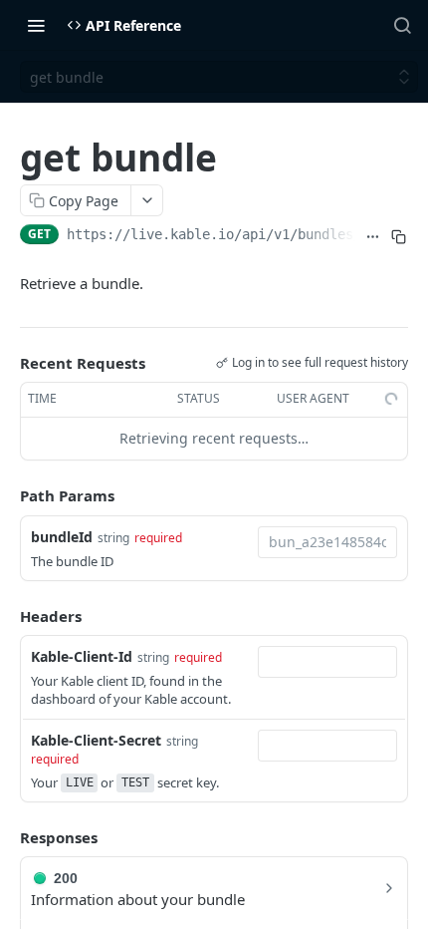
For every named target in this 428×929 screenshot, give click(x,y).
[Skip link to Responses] (6, 837)
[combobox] (327, 542)
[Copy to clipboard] (399, 236)
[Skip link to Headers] (6, 616)
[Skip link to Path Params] (6, 495)
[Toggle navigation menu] (36, 25)
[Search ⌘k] (402, 25)
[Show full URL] (372, 236)
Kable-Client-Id (81, 656)
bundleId (62, 536)
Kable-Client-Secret (96, 740)
